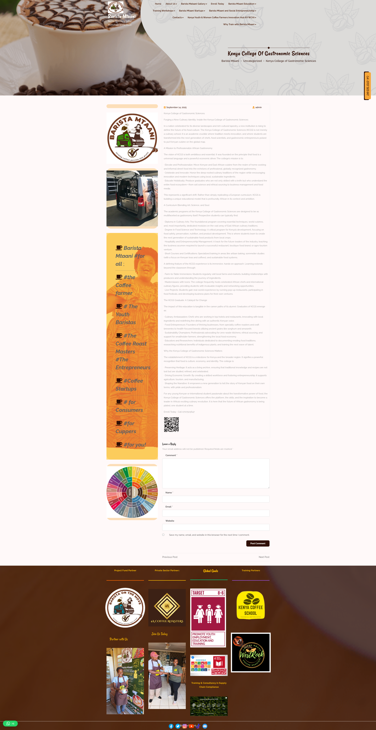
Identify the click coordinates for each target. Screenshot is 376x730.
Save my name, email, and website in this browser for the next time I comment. (209, 535)
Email (169, 506)
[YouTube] (191, 726)
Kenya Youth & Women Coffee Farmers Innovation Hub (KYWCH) (221, 17)
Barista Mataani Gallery (193, 3)
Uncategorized (252, 60)
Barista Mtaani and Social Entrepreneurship (231, 10)
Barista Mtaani (122, 16)
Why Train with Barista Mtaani (238, 24)
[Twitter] (178, 726)
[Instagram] (185, 726)
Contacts (177, 17)
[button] (10, 723)
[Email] (205, 726)
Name (169, 492)
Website (170, 521)
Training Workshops (163, 10)
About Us (170, 3)
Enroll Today (217, 3)
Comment (171, 455)
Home (158, 3)
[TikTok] (198, 726)
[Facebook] (171, 726)
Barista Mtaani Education (241, 3)
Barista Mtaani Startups (191, 10)
